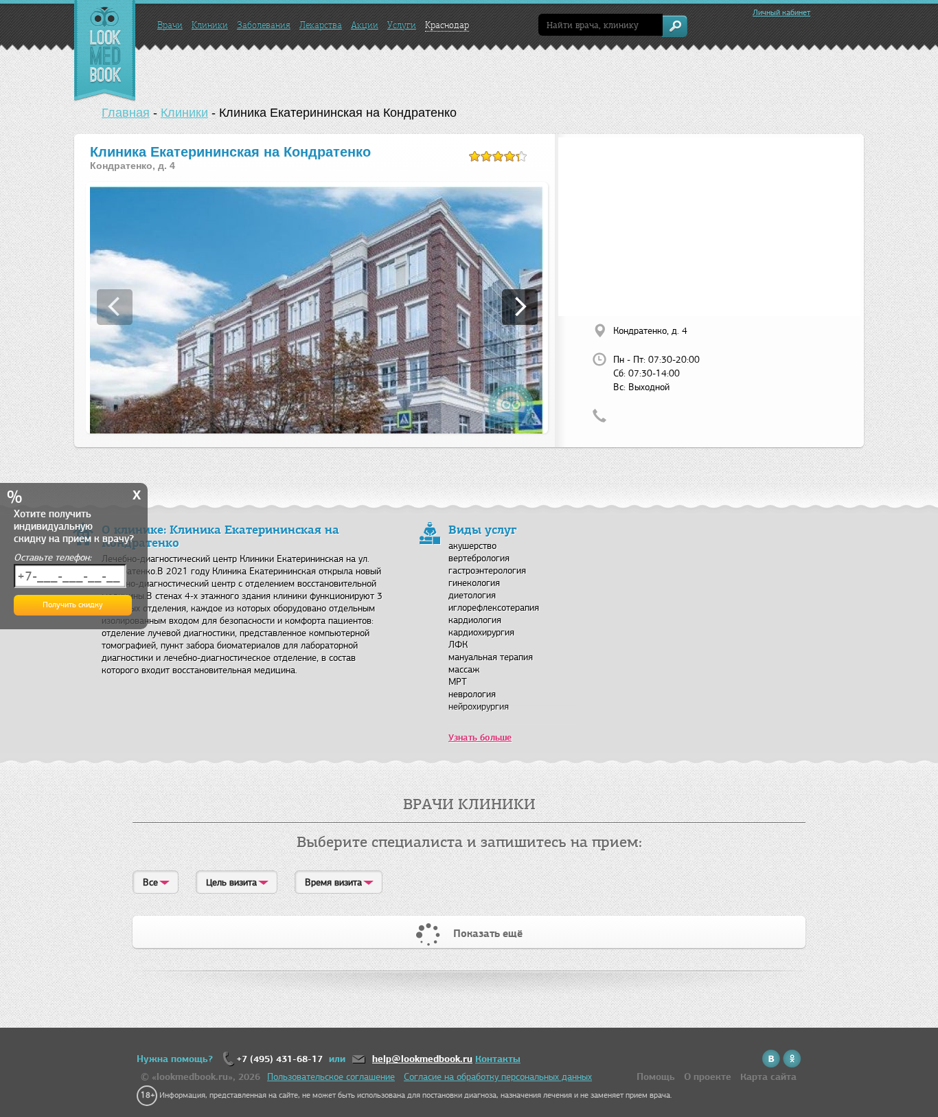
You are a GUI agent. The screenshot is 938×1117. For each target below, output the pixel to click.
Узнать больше (480, 737)
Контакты (498, 1059)
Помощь (656, 1077)
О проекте (707, 1077)
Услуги (401, 25)
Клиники (210, 25)
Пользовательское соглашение (331, 1077)
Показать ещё (488, 933)
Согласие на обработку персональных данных (498, 1077)
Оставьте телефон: (52, 557)
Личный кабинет (781, 12)
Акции (364, 25)
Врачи (170, 25)
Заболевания (263, 25)
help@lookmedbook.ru (422, 1059)
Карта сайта (768, 1077)
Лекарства (320, 25)
